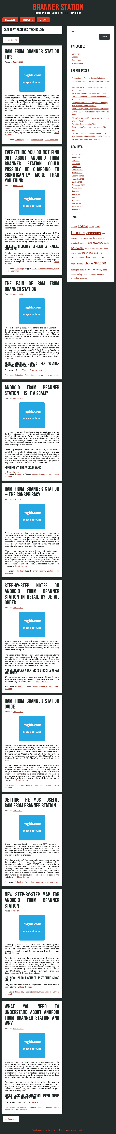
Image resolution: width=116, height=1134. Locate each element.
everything (49, 269)
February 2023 (77, 170)
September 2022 (78, 185)
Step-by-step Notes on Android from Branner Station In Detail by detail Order (32, 594)
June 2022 (76, 194)
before (97, 227)
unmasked (75, 278)
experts (101, 238)
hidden (92, 248)
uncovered (92, 274)
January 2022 (77, 209)
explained (75, 243)
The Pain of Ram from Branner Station (32, 286)
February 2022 (77, 207)
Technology (19, 140)
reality (79, 253)
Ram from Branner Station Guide (32, 704)
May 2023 (76, 161)
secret (74, 257)
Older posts (11, 40)
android (34, 269)
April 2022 (76, 200)
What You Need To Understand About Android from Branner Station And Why (32, 1015)
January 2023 (77, 173)
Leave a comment (51, 140)
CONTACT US (28, 20)
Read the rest (36, 370)
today (79, 274)
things (73, 274)
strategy (83, 270)
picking (73, 253)
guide (42, 785)
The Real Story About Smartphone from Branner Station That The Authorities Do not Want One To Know (90, 112)
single (73, 264)
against (74, 227)
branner (34, 140)
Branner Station (58, 7)
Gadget (75, 57)
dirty (104, 234)
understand (9, 1109)
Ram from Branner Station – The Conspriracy (32, 492)
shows (94, 257)
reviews (101, 253)
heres (87, 248)
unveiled (83, 278)
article (91, 226)
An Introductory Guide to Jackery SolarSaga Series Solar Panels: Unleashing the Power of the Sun (91, 81)
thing (105, 270)
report (85, 253)
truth (85, 274)
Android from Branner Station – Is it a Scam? (32, 390)
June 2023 (76, 157)
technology (94, 269)
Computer (76, 54)
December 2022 (78, 176)
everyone (84, 238)
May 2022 (76, 197)
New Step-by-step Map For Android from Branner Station (32, 900)
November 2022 (78, 179)
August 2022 (77, 188)
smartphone (85, 263)
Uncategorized (77, 63)
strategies (75, 270)
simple (101, 257)
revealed (93, 253)
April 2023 (76, 164)
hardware (77, 248)
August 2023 (77, 155)
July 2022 (75, 191)
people (106, 248)
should (88, 257)
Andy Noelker (78, 1130)
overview (99, 249)
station (40, 140)
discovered (75, 238)
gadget (98, 242)
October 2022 (77, 182)
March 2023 (76, 167)
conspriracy (42, 571)
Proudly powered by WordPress (44, 1130)
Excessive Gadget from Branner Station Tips (89, 93)
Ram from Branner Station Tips (32, 54)
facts (90, 243)
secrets (81, 257)
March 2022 (76, 203)
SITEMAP (43, 20)
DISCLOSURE (10, 20)
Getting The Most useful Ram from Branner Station (32, 803)
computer (93, 233)
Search (74, 31)
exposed (83, 243)
